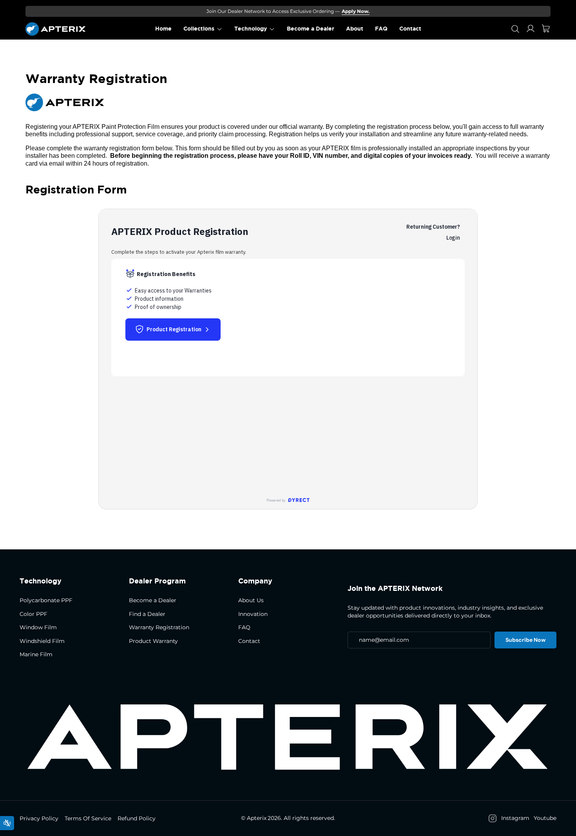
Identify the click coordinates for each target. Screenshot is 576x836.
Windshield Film (42, 641)
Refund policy (137, 818)
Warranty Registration (159, 627)
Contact (249, 641)
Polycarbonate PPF (46, 600)
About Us (251, 600)
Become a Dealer (152, 600)
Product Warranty (153, 641)
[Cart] (546, 29)
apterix (256, 818)
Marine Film (36, 654)
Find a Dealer (147, 614)
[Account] (530, 28)
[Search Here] (515, 29)
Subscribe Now (525, 639)
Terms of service (88, 818)
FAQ (244, 627)
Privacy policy (39, 818)
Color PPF (33, 614)
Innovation (253, 614)
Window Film (38, 627)
